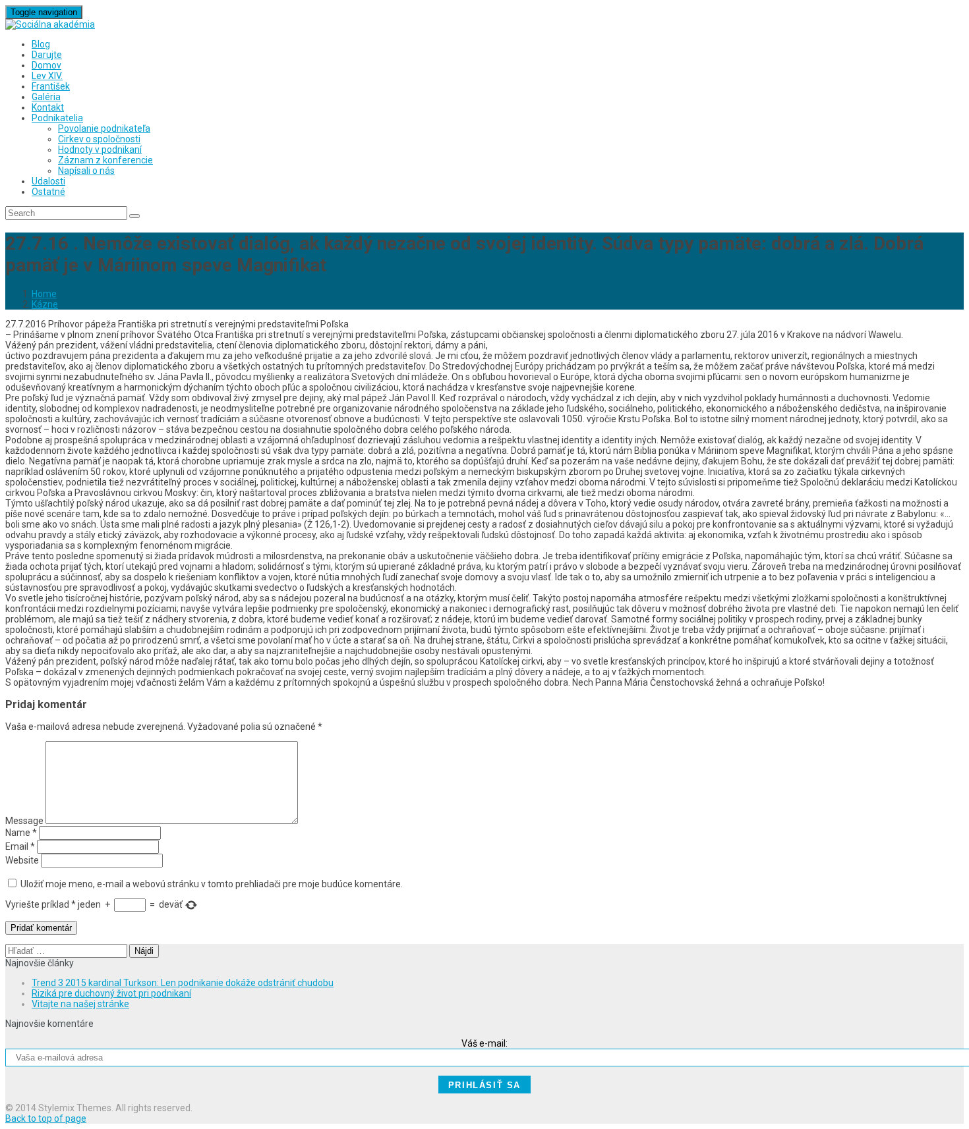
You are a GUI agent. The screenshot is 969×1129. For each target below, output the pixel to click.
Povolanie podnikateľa (104, 128)
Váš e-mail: (484, 1043)
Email (20, 846)
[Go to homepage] (50, 24)
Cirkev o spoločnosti (99, 139)
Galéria (46, 97)
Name (21, 832)
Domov (46, 65)
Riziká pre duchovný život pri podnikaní (111, 993)
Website (22, 860)
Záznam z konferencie (105, 160)
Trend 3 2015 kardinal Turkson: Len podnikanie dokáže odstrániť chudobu (183, 983)
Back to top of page (45, 1118)
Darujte (47, 54)
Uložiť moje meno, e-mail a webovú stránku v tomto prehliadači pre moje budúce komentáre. (211, 884)
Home (44, 294)
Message (24, 820)
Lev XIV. (47, 75)
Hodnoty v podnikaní (100, 149)
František (51, 86)
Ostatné (48, 191)
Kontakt (48, 107)
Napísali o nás (86, 170)
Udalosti (48, 181)
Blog (41, 44)
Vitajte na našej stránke (80, 1004)
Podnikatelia (57, 118)
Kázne (45, 304)
